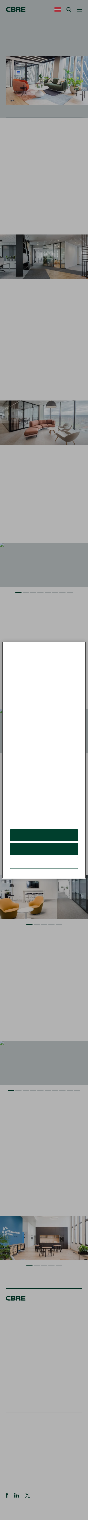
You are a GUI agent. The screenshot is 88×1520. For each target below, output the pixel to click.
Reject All (43, 852)
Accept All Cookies (44, 839)
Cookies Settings (44, 866)
